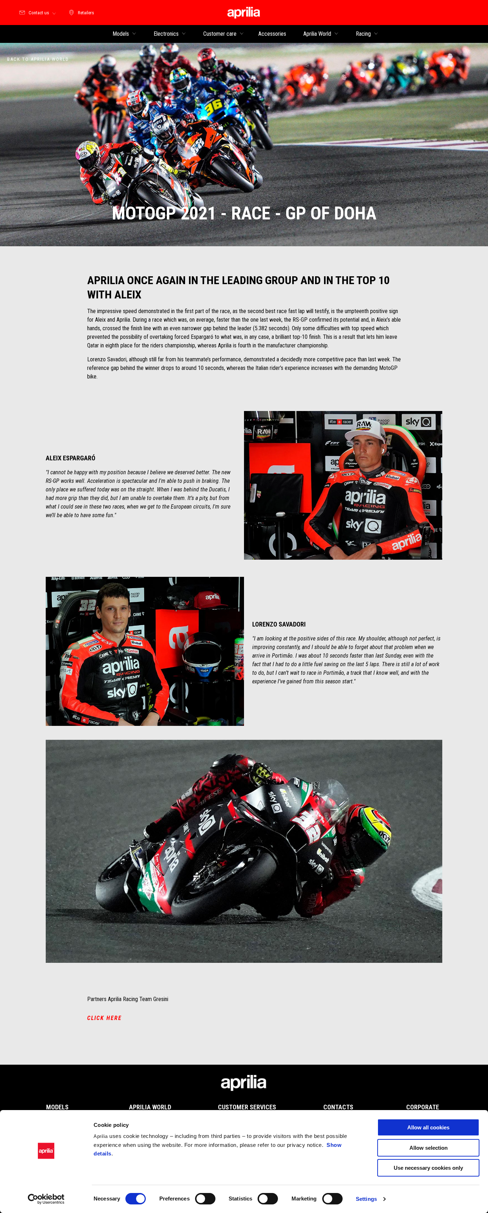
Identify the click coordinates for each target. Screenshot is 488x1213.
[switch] (205, 1198)
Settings (366, 1199)
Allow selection (428, 1148)
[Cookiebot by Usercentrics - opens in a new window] (46, 1199)
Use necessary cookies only (428, 1168)
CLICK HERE (104, 1018)
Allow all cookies (428, 1127)
